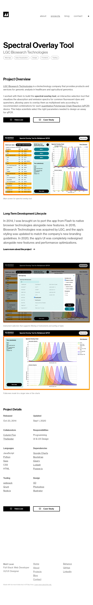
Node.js (7, 490)
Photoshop (38, 486)
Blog (35, 575)
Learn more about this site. (43, 585)
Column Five (9, 435)
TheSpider (8, 439)
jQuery (36, 461)
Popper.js (38, 468)
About (36, 567)
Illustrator (38, 490)
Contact (37, 579)
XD (34, 483)
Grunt (6, 486)
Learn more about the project (17, 249)
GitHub (66, 567)
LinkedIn (67, 571)
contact (78, 16)
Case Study (48, 120)
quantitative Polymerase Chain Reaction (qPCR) (65, 106)
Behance (67, 563)
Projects (37, 571)
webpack (7, 483)
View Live (18, 120)
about (43, 16)
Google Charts (40, 453)
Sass (5, 461)
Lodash (37, 464)
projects (55, 16)
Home (36, 563)
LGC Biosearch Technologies (17, 86)
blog (67, 16)
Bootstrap (38, 457)
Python (6, 457)
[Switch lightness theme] (88, 16)
